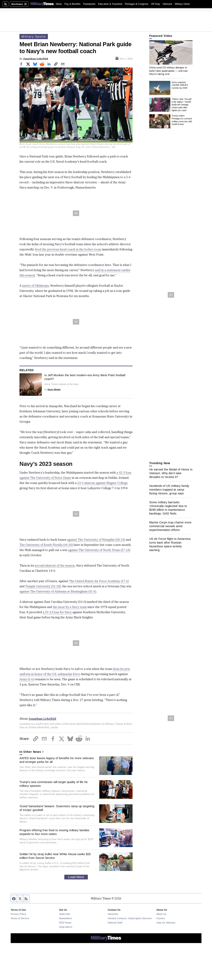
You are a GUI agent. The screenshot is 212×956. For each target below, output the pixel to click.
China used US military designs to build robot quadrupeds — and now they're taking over (168, 70)
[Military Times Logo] (42, 4)
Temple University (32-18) (43, 586)
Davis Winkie (54, 389)
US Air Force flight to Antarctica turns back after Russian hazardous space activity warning (170, 544)
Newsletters (65, 918)
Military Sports (33, 36)
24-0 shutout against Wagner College (102, 483)
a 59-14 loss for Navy (57, 612)
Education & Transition (110, 4)
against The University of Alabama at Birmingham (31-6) (57, 591)
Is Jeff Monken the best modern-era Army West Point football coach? (84, 377)
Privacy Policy (18, 914)
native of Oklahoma (35, 286)
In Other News (30, 751)
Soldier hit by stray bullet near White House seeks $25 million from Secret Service (55, 856)
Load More (76, 877)
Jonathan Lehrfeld (35, 58)
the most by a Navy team (70, 607)
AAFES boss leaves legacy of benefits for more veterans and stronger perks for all (56, 760)
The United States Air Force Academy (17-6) (99, 581)
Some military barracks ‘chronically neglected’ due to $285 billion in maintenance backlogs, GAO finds (168, 508)
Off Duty (155, 4)
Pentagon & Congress (136, 4)
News (59, 4)
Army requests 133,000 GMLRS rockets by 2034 (180, 85)
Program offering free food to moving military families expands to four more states (54, 832)
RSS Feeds (65, 922)
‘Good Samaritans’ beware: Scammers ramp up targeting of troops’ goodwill (56, 808)
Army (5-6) (26, 679)
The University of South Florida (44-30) (46, 545)
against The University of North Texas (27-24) (99, 550)
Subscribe (64, 914)
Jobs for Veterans (165, 922)
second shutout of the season (55, 565)
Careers (160, 918)
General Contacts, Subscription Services (130, 918)
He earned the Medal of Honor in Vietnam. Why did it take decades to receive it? (170, 473)
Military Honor (182, 4)
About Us (161, 914)
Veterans (167, 4)
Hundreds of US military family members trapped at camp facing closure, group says (169, 489)
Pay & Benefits (72, 4)
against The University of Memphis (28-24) (96, 540)
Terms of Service (20, 918)
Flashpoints (89, 4)
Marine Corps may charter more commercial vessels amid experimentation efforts (170, 526)
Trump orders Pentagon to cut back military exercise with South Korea (182, 119)
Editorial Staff (115, 922)
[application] (171, 52)
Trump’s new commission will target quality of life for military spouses (53, 783)
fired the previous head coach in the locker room (68, 249)
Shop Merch (65, 926)
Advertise (113, 914)
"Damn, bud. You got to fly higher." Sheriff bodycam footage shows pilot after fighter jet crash (182, 105)
